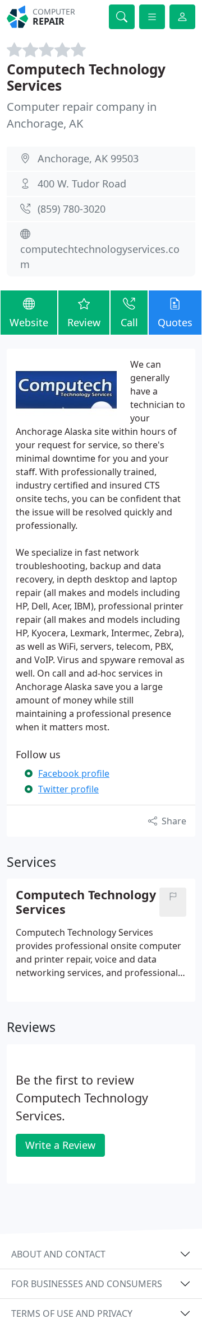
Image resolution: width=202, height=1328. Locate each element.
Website (29, 322)
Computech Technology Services (86, 77)
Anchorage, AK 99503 (88, 158)
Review (83, 322)
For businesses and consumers (86, 1284)
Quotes (175, 322)
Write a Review (60, 1145)
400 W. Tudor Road (82, 183)
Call (129, 322)
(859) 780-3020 (71, 208)
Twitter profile (68, 789)
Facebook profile (73, 773)
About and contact (58, 1254)
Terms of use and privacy (71, 1313)
